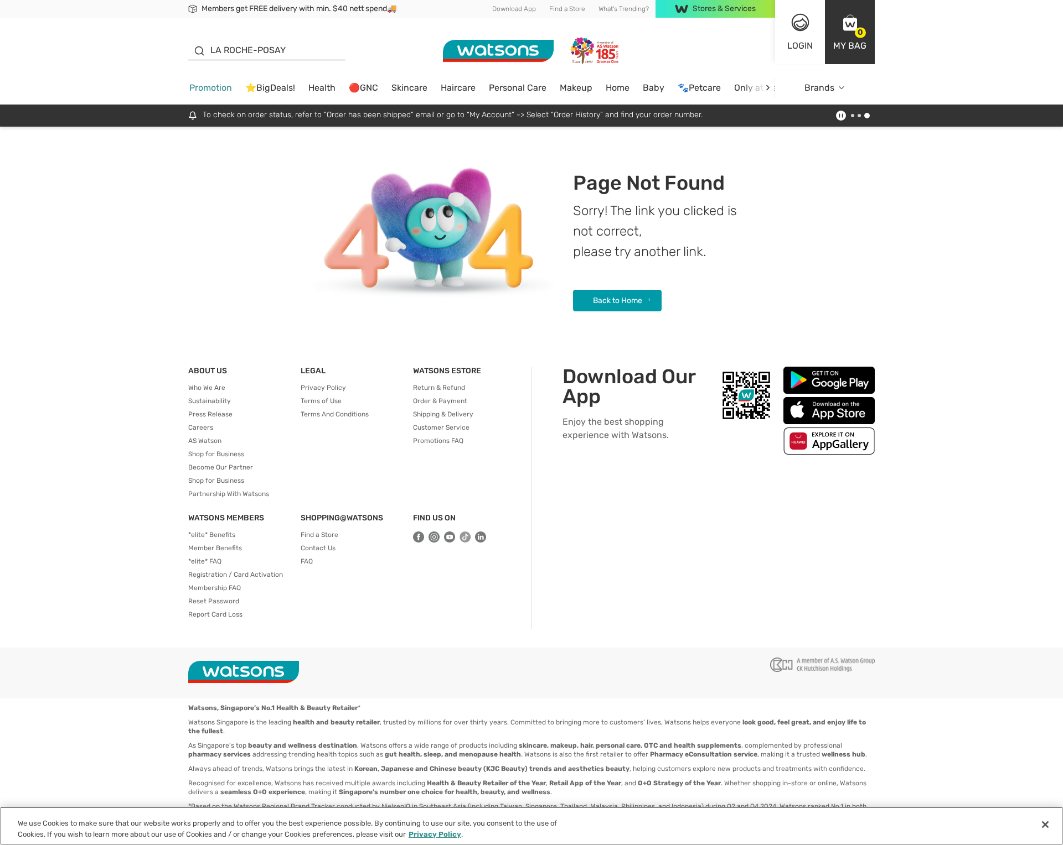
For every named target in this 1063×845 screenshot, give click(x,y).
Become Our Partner (220, 467)
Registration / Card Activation (235, 574)
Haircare (458, 87)
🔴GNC (363, 87)
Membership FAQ (214, 588)
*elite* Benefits (211, 535)
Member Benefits (215, 548)
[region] (531, 826)
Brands (819, 87)
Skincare (409, 87)
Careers (200, 427)
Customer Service (441, 427)
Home (617, 87)
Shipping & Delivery (443, 414)
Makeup (576, 87)
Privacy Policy (323, 388)
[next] (768, 88)
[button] (850, 32)
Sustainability (209, 401)
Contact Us (318, 548)
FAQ (307, 561)
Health (322, 87)
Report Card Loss (215, 614)
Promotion (210, 87)
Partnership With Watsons (228, 494)
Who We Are (206, 388)
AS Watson (204, 441)
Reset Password (213, 601)
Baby (653, 87)
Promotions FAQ (438, 441)
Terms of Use (321, 401)
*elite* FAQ (204, 561)
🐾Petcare (699, 87)
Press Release (210, 414)
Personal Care (517, 87)
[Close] (1045, 824)
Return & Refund (439, 388)
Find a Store (567, 9)
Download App (514, 9)
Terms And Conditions (335, 414)
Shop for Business (216, 454)
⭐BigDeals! (270, 87)
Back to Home (617, 300)
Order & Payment (440, 401)
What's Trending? (623, 9)
